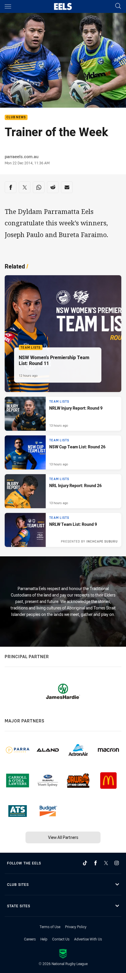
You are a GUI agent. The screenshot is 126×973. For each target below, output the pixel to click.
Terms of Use (50, 926)
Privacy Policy (75, 926)
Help (43, 939)
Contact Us (60, 939)
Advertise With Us (88, 939)
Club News (16, 117)
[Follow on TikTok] (85, 863)
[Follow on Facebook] (95, 863)
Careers (30, 939)
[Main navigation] (8, 6)
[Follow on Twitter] (106, 863)
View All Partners (63, 837)
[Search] (118, 6)
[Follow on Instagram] (116, 863)
